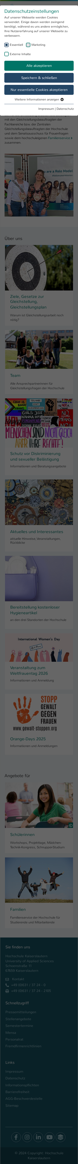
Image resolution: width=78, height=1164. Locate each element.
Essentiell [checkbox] (16, 45)
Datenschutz (65, 109)
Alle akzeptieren (39, 65)
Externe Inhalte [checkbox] (20, 54)
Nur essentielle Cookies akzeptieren (39, 89)
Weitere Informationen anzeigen (37, 99)
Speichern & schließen (39, 78)
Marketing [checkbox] (38, 45)
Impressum (46, 109)
